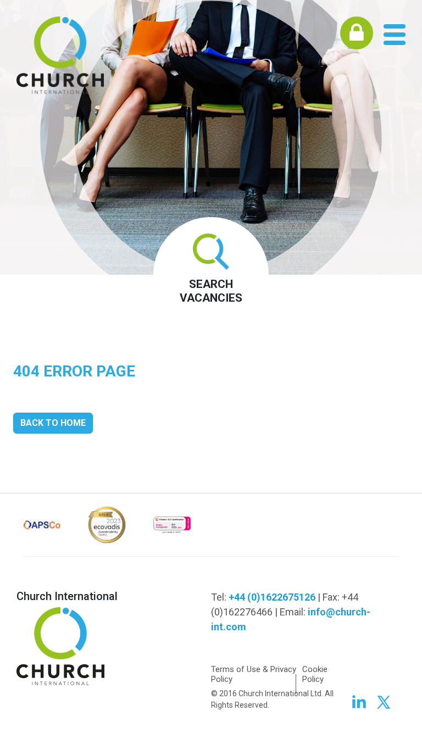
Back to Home (53, 423)
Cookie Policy (314, 674)
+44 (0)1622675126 (272, 597)
